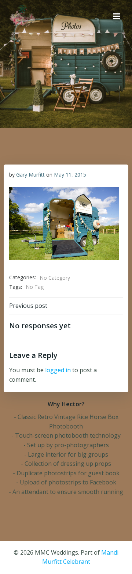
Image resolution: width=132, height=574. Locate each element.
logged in (58, 370)
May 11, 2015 (70, 174)
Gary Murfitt (30, 174)
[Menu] (116, 16)
